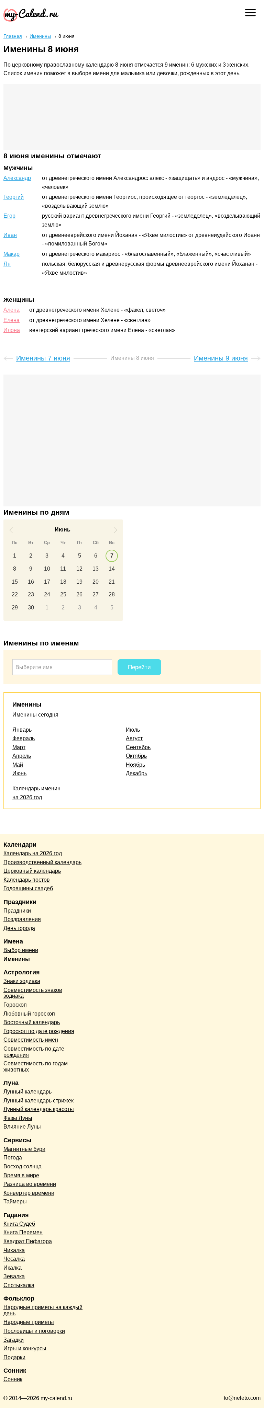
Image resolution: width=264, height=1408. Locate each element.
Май (17, 765)
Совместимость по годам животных (35, 1067)
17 (47, 582)
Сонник (12, 1379)
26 (79, 594)
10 (47, 569)
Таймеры (15, 1201)
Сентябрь (138, 747)
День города (19, 928)
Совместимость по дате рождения (33, 1052)
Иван (10, 235)
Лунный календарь (27, 1092)
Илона (11, 330)
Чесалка (14, 1259)
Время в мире (21, 1175)
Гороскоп (15, 1005)
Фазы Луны (17, 1118)
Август (134, 738)
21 (112, 582)
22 (15, 594)
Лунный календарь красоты (38, 1109)
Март (18, 747)
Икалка (12, 1268)
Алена (11, 310)
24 (47, 594)
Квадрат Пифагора (27, 1241)
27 (95, 594)
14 (112, 569)
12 (79, 569)
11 (63, 569)
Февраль (23, 738)
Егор (9, 216)
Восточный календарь (31, 1022)
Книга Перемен (23, 1232)
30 (31, 607)
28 (112, 594)
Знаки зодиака (21, 981)
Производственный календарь (42, 862)
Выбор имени (20, 950)
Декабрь (136, 773)
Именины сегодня (35, 715)
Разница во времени (29, 1184)
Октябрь (136, 756)
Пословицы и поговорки (34, 1331)
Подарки (14, 1357)
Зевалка (14, 1276)
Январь (22, 730)
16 (31, 582)
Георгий (13, 197)
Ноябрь (135, 765)
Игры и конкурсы (24, 1348)
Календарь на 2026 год (32, 853)
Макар (11, 254)
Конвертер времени (28, 1193)
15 (15, 582)
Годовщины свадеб (28, 888)
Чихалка (14, 1250)
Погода (12, 1157)
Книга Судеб (19, 1224)
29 (15, 607)
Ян (7, 264)
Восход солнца (22, 1166)
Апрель (21, 756)
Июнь (19, 773)
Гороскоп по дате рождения (38, 1031)
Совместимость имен (30, 1040)
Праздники (17, 911)
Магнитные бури (24, 1149)
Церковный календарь (32, 871)
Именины (26, 704)
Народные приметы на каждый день (42, 1310)
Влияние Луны (22, 1127)
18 (63, 582)
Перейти (139, 667)
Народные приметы (28, 1322)
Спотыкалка (18, 1285)
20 (95, 582)
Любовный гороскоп (29, 1014)
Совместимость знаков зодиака (32, 993)
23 (31, 594)
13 (95, 569)
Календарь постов (26, 880)
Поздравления (22, 919)
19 (79, 582)
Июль (133, 730)
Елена (11, 320)
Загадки (13, 1340)
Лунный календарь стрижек (38, 1100)
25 (63, 594)
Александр (17, 178)
